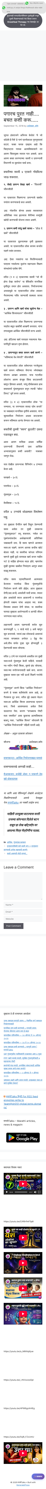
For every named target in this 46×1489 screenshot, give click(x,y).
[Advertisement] (23, 55)
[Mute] (35, 1192)
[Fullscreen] (39, 1192)
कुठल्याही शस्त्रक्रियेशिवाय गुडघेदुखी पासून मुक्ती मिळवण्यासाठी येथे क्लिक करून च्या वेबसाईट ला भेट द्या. (23, 20)
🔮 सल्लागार (38, 1476)
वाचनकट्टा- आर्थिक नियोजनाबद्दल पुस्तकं (23, 757)
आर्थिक (9, 842)
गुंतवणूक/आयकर (19, 842)
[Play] (7, 1192)
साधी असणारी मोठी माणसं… (17, 853)
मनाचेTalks (13, 802)
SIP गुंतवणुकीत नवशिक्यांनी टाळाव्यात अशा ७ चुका (23, 1054)
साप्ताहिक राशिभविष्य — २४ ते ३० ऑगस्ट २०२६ (22, 1042)
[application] (23, 1184)
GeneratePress (23, 1485)
